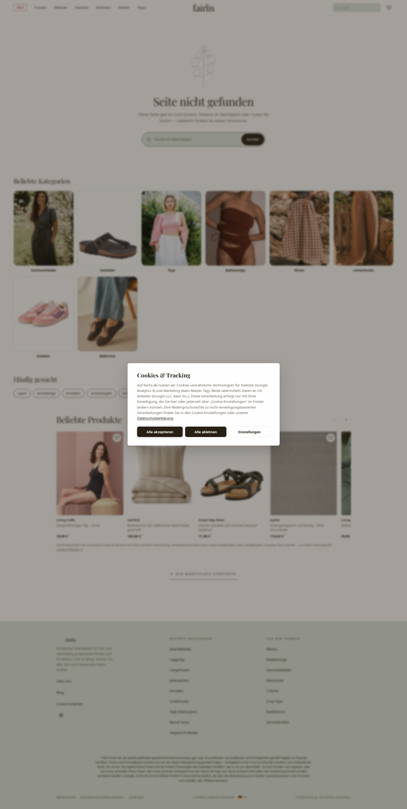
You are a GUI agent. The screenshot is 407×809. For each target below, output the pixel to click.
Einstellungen (249, 432)
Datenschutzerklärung (155, 418)
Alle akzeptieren (160, 432)
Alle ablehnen (206, 432)
